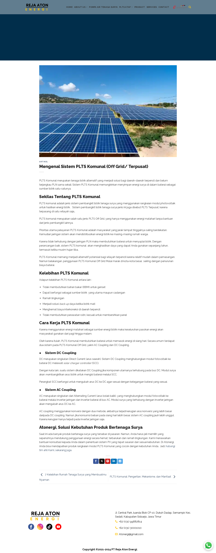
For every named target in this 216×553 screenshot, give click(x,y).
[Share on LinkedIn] (114, 461)
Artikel (43, 162)
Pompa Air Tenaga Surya (103, 7)
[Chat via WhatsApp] (208, 545)
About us (79, 7)
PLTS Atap (125, 7)
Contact (163, 7)
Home (69, 7)
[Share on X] (102, 461)
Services (152, 7)
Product (139, 7)
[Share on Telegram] (120, 461)
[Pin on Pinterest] (107, 461)
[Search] (190, 7)
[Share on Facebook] (96, 461)
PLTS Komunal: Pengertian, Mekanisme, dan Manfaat (141, 476)
